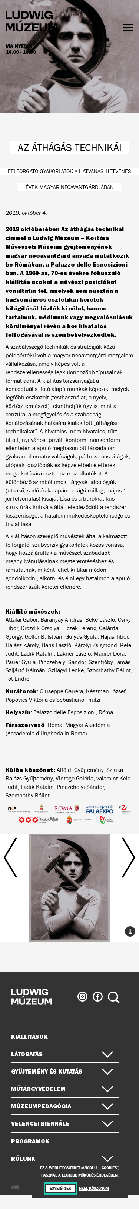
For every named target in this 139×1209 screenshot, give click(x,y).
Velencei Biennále (40, 1123)
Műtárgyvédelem (38, 1088)
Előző (25, 880)
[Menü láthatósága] (128, 27)
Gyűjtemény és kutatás (46, 1071)
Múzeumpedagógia (41, 1106)
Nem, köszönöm (94, 1188)
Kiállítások (29, 1036)
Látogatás (27, 1054)
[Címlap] (31, 22)
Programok (30, 1141)
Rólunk (23, 1158)
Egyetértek (60, 1188)
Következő (115, 880)
